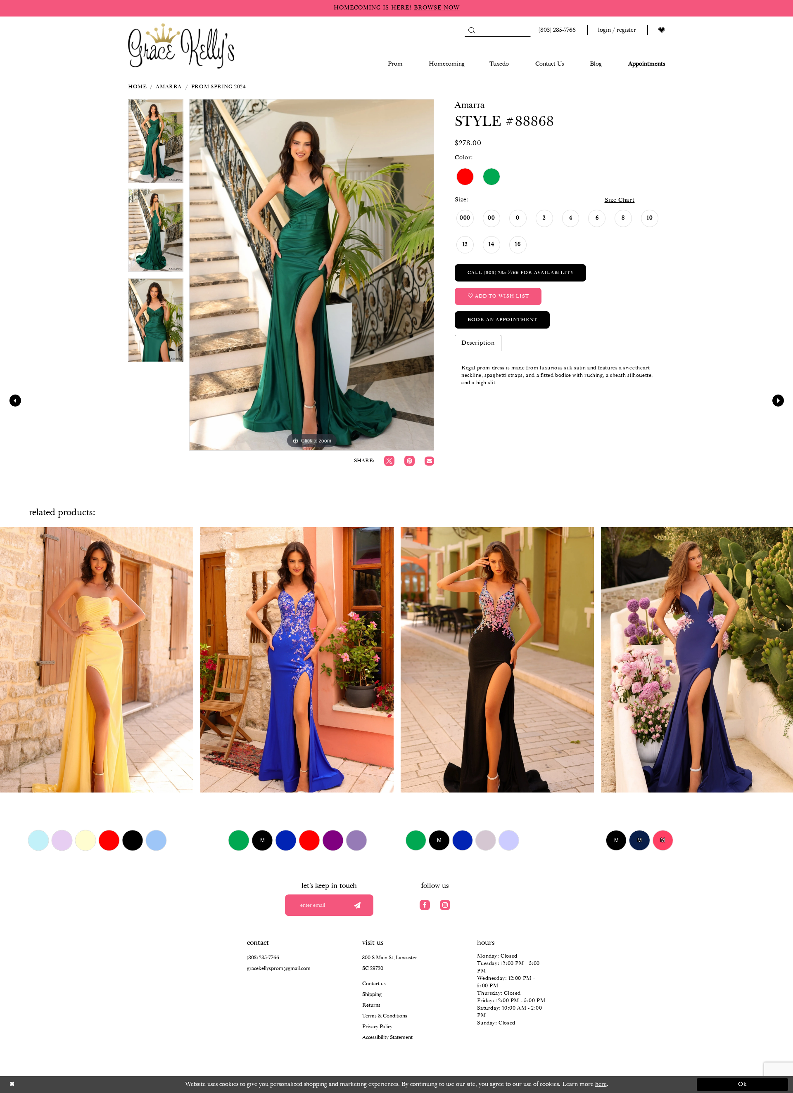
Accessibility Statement (387, 1037)
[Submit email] (357, 905)
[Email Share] (429, 461)
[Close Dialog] (50, 1084)
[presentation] (96, 659)
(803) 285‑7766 (263, 958)
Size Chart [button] (620, 200)
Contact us (374, 984)
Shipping (372, 994)
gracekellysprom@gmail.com (279, 968)
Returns (371, 1005)
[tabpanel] (155, 144)
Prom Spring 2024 (218, 87)
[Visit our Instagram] (445, 905)
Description (478, 343)
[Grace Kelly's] (181, 45)
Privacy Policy (377, 1027)
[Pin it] (409, 461)
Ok (743, 1084)
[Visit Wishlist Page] (662, 30)
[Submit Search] (471, 30)
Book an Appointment (502, 320)
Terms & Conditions (384, 1016)
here (601, 1084)
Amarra (169, 87)
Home (137, 87)
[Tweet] (389, 461)
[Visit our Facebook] (425, 905)
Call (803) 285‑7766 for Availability (521, 273)
